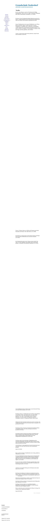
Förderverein (7, 25)
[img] (6, 7)
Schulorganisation (7, 20)
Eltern (7, 24)
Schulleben (6, 21)
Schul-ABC (7, 17)
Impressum (6, 29)
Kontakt (6, 28)
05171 (6, 518)
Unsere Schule (6, 18)
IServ (6, 26)
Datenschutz (7, 30)
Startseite (6, 14)
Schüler (6, 22)
